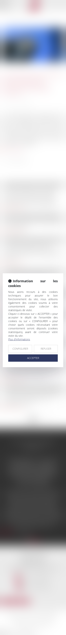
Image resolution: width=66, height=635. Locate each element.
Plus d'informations (19, 339)
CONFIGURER (20, 348)
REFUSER (46, 348)
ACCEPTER (33, 358)
